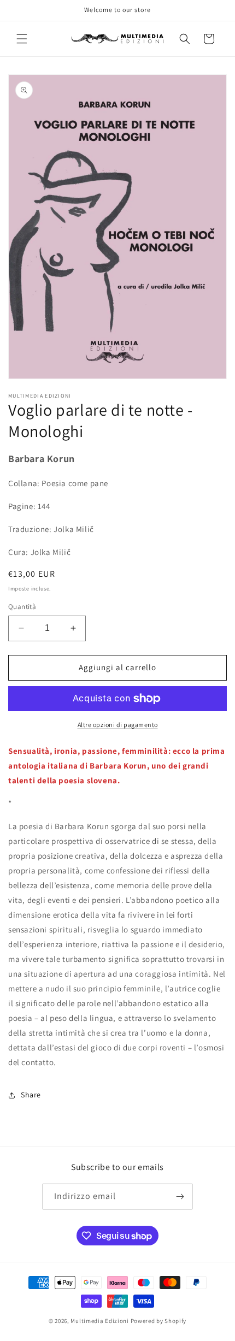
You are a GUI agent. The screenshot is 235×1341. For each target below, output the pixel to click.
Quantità (22, 606)
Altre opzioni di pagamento (118, 724)
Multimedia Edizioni (99, 1321)
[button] (22, 39)
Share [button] (31, 1095)
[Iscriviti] (180, 1196)
